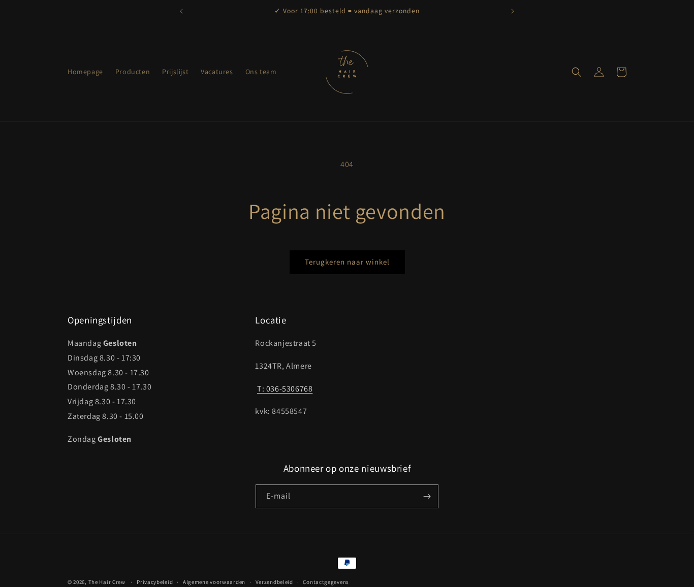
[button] (576, 72)
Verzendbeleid (274, 581)
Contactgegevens (326, 581)
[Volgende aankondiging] (512, 11)
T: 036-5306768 (284, 388)
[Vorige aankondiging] (181, 11)
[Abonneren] (427, 496)
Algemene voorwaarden (214, 581)
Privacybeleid (155, 581)
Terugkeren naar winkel (347, 262)
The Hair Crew (106, 581)
